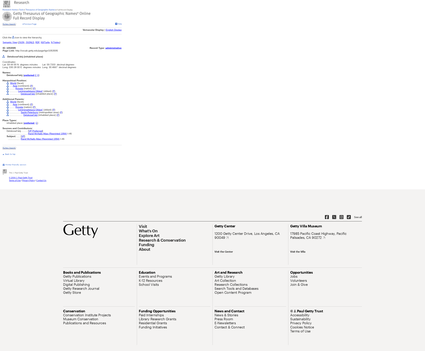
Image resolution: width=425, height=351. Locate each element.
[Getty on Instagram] (341, 217)
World (13, 83)
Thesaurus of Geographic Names (40, 10)
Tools (21, 10)
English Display (114, 30)
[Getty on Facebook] (327, 217)
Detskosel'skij (28, 93)
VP (22, 136)
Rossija (19, 88)
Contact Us (41, 180)
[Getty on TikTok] (349, 217)
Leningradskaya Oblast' (30, 91)
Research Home (10, 10)
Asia (15, 85)
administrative (113, 48)
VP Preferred (35, 131)
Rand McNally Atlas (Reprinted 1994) (47, 133)
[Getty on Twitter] (334, 217)
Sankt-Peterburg (29, 112)
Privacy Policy (28, 180)
